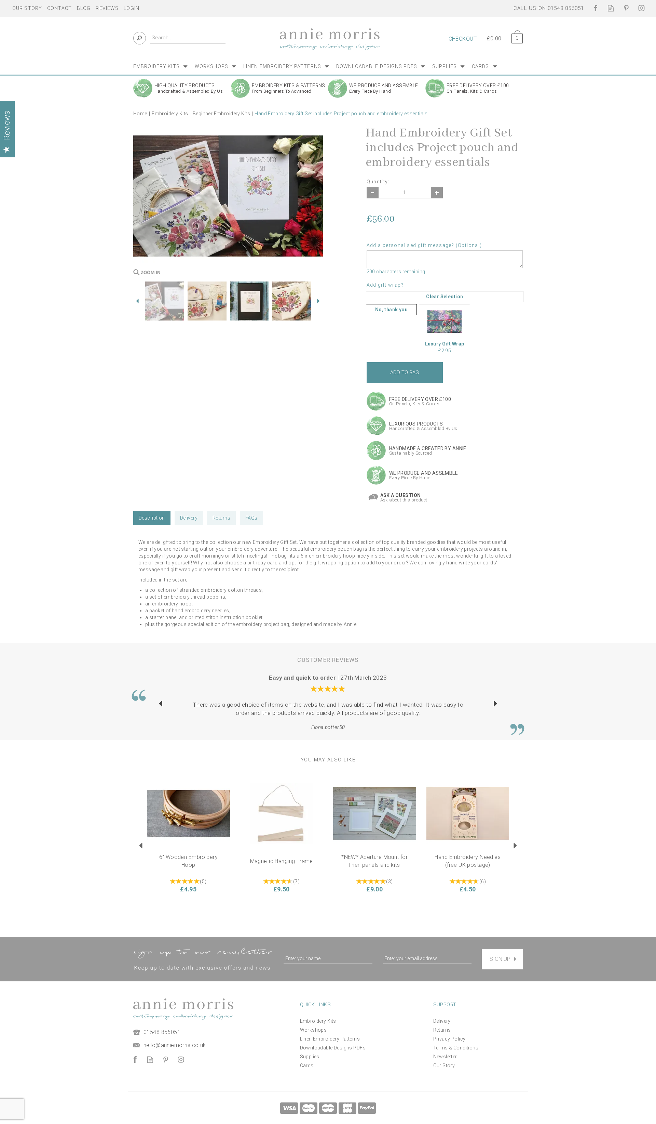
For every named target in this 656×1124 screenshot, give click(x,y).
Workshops (313, 1030)
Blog (84, 8)
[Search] (139, 38)
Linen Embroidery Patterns (330, 1039)
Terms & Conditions (456, 1047)
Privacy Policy (449, 1039)
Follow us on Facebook (595, 8)
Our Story (444, 1065)
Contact (59, 8)
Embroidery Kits (318, 1021)
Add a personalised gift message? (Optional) (424, 245)
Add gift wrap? (385, 285)
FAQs (251, 518)
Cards (307, 1065)
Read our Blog (610, 8)
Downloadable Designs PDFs (333, 1047)
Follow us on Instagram (641, 8)
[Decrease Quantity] (373, 192)
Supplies (309, 1056)
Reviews (107, 8)
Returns (221, 518)
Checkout (463, 39)
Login (131, 8)
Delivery (188, 518)
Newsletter (445, 1056)
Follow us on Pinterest (626, 8)
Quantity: (378, 181)
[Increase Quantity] (437, 192)
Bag (514, 37)
